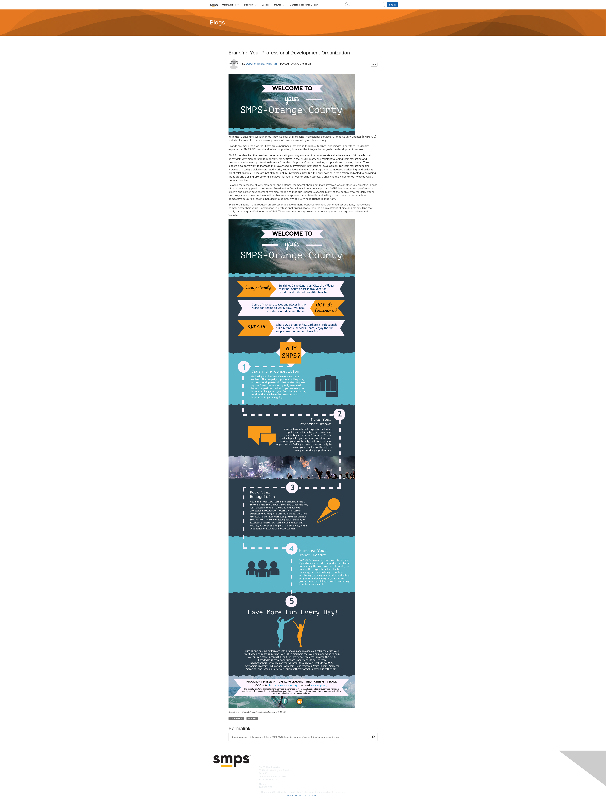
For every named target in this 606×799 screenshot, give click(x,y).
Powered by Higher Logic (303, 795)
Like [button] (374, 64)
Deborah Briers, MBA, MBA (262, 63)
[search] (348, 4)
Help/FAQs (355, 773)
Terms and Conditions (361, 770)
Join (306, 767)
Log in (392, 4)
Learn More (310, 770)
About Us (354, 767)
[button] (231, 4)
